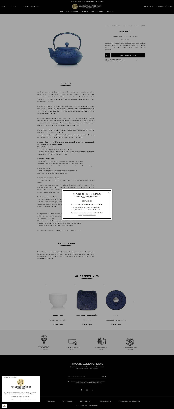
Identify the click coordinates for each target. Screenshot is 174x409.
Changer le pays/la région (87, 215)
